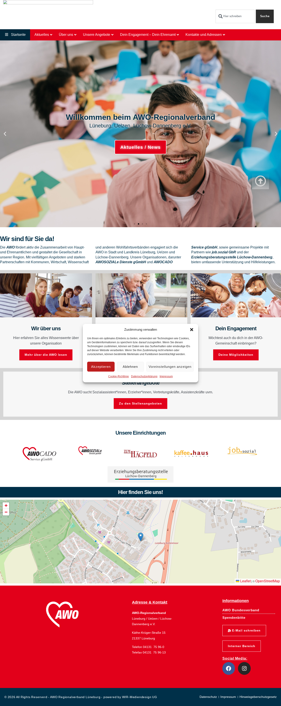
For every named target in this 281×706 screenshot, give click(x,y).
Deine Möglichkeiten (235, 354)
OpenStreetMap (267, 580)
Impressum (166, 376)
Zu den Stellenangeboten (140, 403)
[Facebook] (228, 668)
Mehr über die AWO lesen (46, 354)
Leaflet (245, 580)
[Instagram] (244, 668)
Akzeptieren (101, 366)
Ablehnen (130, 366)
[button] (191, 329)
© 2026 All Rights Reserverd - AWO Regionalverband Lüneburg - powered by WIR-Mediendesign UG (80, 697)
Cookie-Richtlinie (118, 376)
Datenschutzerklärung (144, 376)
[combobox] (235, 16)
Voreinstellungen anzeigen (170, 366)
